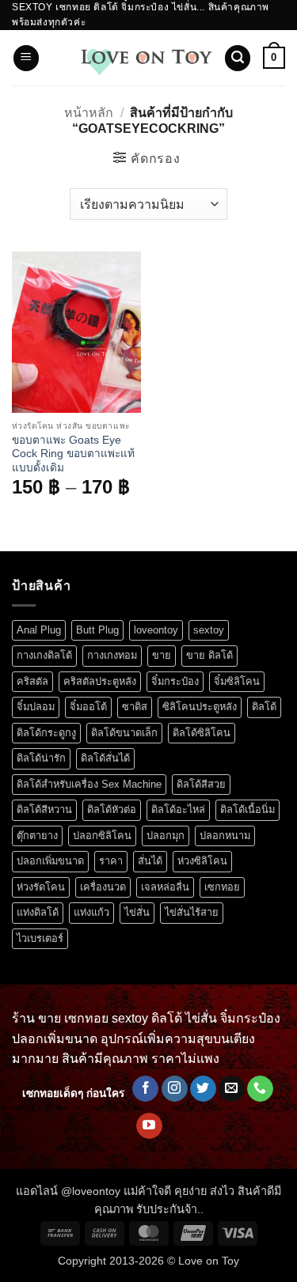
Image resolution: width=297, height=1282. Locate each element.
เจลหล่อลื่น (165, 887)
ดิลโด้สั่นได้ (105, 758)
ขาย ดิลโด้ (209, 655)
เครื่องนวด (103, 887)
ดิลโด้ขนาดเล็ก (124, 733)
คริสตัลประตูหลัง (99, 681)
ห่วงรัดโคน (41, 887)
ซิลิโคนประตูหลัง (199, 707)
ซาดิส (134, 707)
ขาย (161, 655)
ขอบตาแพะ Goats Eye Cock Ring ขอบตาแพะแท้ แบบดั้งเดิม (73, 454)
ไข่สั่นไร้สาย (192, 912)
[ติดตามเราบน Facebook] (145, 1089)
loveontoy (156, 630)
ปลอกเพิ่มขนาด (50, 861)
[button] (26, 58)
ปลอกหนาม (225, 835)
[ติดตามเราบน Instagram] (175, 1089)
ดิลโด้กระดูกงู (46, 733)
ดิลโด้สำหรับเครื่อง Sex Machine (89, 784)
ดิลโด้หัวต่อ (111, 809)
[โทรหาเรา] (260, 1089)
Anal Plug (39, 630)
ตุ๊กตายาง (37, 835)
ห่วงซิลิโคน (202, 861)
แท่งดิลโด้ (38, 912)
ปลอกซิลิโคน (102, 835)
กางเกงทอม (112, 655)
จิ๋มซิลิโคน (237, 681)
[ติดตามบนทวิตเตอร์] (203, 1089)
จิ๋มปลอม (36, 707)
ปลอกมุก (166, 835)
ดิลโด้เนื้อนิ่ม (247, 809)
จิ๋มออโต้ (88, 707)
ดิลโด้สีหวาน (44, 809)
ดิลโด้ (264, 707)
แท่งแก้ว (91, 912)
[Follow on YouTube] (149, 1126)
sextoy (208, 630)
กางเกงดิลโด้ (44, 655)
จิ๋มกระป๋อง (175, 681)
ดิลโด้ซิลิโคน (201, 733)
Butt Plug (97, 630)
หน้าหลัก (88, 112)
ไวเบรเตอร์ (40, 938)
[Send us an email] (232, 1089)
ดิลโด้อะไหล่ (178, 809)
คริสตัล (32, 681)
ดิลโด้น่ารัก (41, 758)
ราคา (111, 861)
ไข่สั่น (137, 912)
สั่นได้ (150, 861)
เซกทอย (222, 887)
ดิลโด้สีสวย (201, 784)
